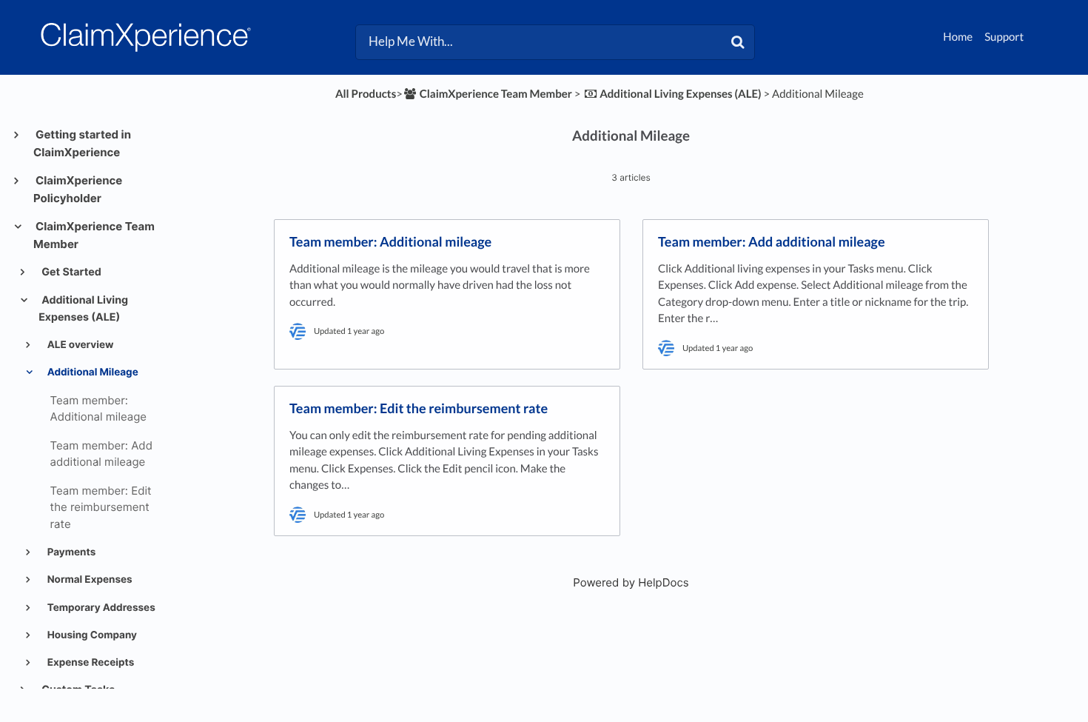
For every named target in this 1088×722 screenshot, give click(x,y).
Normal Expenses (88, 580)
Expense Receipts (90, 663)
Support (1004, 37)
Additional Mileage (91, 372)
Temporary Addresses (100, 608)
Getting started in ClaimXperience (82, 143)
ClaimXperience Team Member (94, 235)
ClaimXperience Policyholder (77, 189)
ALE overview (79, 345)
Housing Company (91, 635)
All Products (365, 94)
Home (958, 37)
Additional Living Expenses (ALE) (83, 308)
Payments (70, 552)
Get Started (70, 272)
